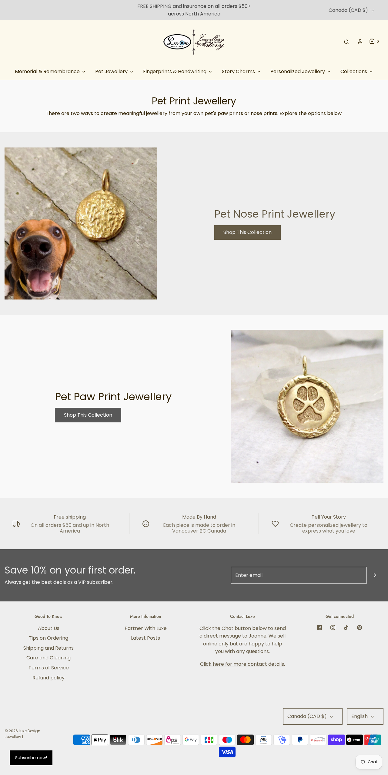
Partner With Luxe (146, 628)
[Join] (375, 575)
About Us (48, 628)
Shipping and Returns (48, 648)
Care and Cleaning (48, 657)
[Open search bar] (346, 41)
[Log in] (360, 41)
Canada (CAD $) (349, 10)
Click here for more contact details (242, 664)
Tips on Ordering (48, 638)
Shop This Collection (247, 232)
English (360, 716)
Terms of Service (48, 667)
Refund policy (48, 677)
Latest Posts (145, 638)
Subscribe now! (31, 758)
